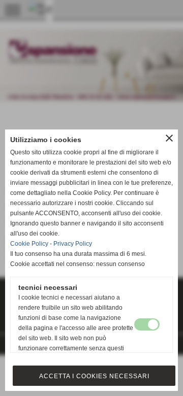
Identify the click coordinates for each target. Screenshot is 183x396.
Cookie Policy (29, 243)
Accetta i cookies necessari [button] (94, 376)
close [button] (169, 138)
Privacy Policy (72, 243)
